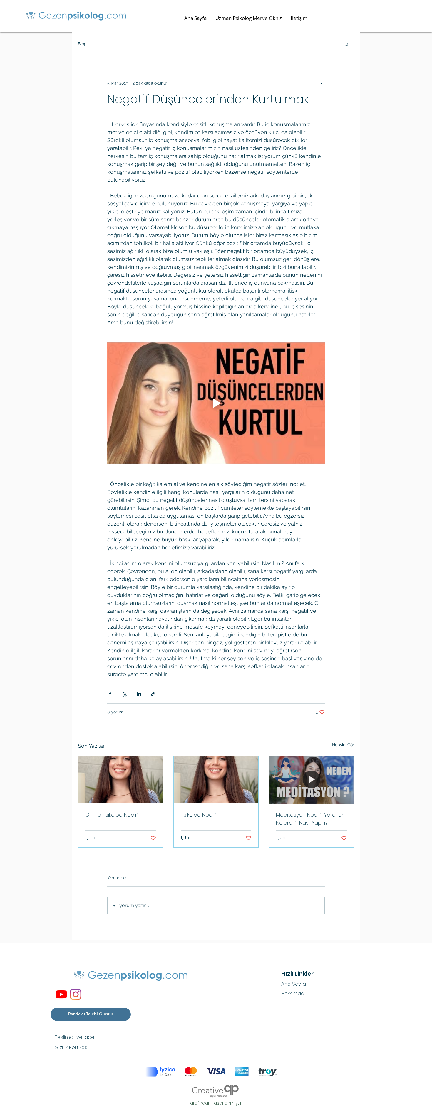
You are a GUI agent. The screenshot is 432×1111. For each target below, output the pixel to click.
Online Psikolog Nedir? (112, 814)
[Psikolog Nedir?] (216, 779)
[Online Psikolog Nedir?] (120, 779)
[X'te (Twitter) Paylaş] (124, 694)
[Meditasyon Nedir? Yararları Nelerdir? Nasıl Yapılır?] (311, 779)
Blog (82, 43)
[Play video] (216, 403)
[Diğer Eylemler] (321, 83)
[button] (346, 44)
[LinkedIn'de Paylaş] (139, 694)
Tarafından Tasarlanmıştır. (215, 1103)
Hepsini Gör (343, 744)
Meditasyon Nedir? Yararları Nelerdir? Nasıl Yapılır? (310, 818)
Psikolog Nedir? (199, 814)
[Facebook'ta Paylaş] (110, 694)
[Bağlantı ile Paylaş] (153, 694)
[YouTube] (61, 994)
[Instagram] (75, 994)
